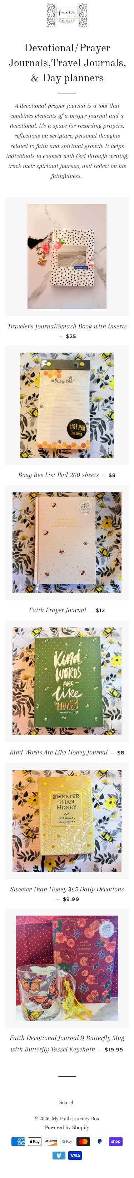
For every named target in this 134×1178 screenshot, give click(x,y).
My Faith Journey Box (75, 1118)
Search (67, 1102)
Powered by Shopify (67, 1127)
